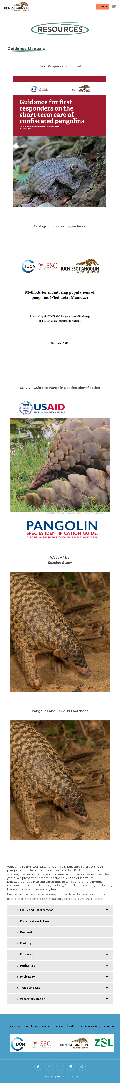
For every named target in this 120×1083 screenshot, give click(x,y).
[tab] (60, 910)
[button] (114, 6)
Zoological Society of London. (95, 1026)
